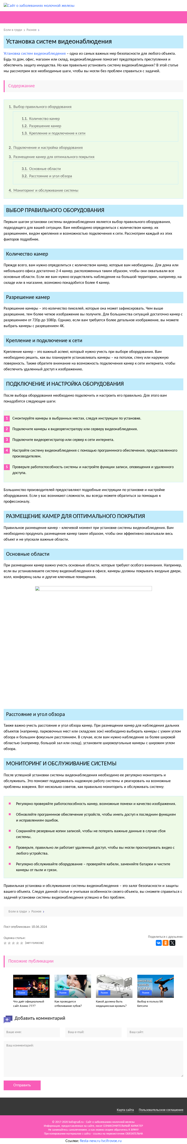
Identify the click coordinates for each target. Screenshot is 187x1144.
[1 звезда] (6, 943)
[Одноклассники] (165, 943)
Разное (21, 993)
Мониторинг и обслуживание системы (43, 191)
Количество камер (41, 119)
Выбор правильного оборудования (40, 107)
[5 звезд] (22, 943)
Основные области (41, 169)
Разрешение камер (41, 126)
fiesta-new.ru (90, 1141)
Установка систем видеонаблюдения (35, 54)
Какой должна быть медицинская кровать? (111, 1004)
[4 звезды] (18, 943)
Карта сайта (125, 1110)
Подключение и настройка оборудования (46, 148)
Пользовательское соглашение (161, 1110)
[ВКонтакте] (159, 943)
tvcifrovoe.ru (111, 1141)
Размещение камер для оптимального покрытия (51, 157)
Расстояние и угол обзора (47, 176)
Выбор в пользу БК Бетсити (150, 1004)
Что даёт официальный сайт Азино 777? (28, 1004)
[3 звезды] (14, 943)
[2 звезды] (10, 943)
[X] (172, 943)
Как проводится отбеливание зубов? (68, 1004)
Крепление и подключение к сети (53, 133)
